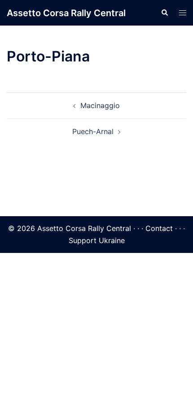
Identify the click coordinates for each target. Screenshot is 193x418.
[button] (164, 13)
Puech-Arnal (93, 131)
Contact (159, 228)
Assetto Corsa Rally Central (66, 13)
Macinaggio (100, 105)
